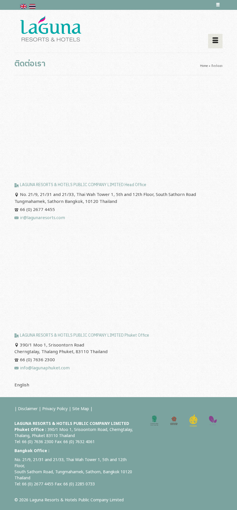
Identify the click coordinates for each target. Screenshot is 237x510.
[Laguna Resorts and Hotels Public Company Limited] (118, 29)
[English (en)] (23, 6)
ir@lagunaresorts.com (42, 217)
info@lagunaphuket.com (45, 368)
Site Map (80, 409)
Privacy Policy (55, 409)
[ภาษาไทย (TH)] (32, 6)
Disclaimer (28, 409)
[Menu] (215, 41)
